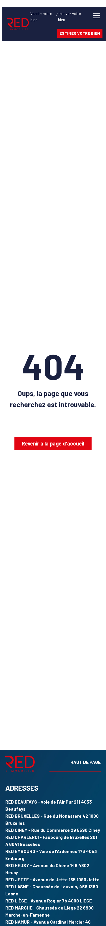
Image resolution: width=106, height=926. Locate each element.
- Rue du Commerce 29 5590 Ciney (52, 830)
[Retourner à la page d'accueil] (18, 24)
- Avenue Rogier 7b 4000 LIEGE (48, 900)
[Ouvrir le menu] (96, 25)
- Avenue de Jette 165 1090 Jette (52, 879)
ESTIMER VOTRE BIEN (79, 33)
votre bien (41, 16)
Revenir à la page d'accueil (53, 443)
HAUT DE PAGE (85, 762)
